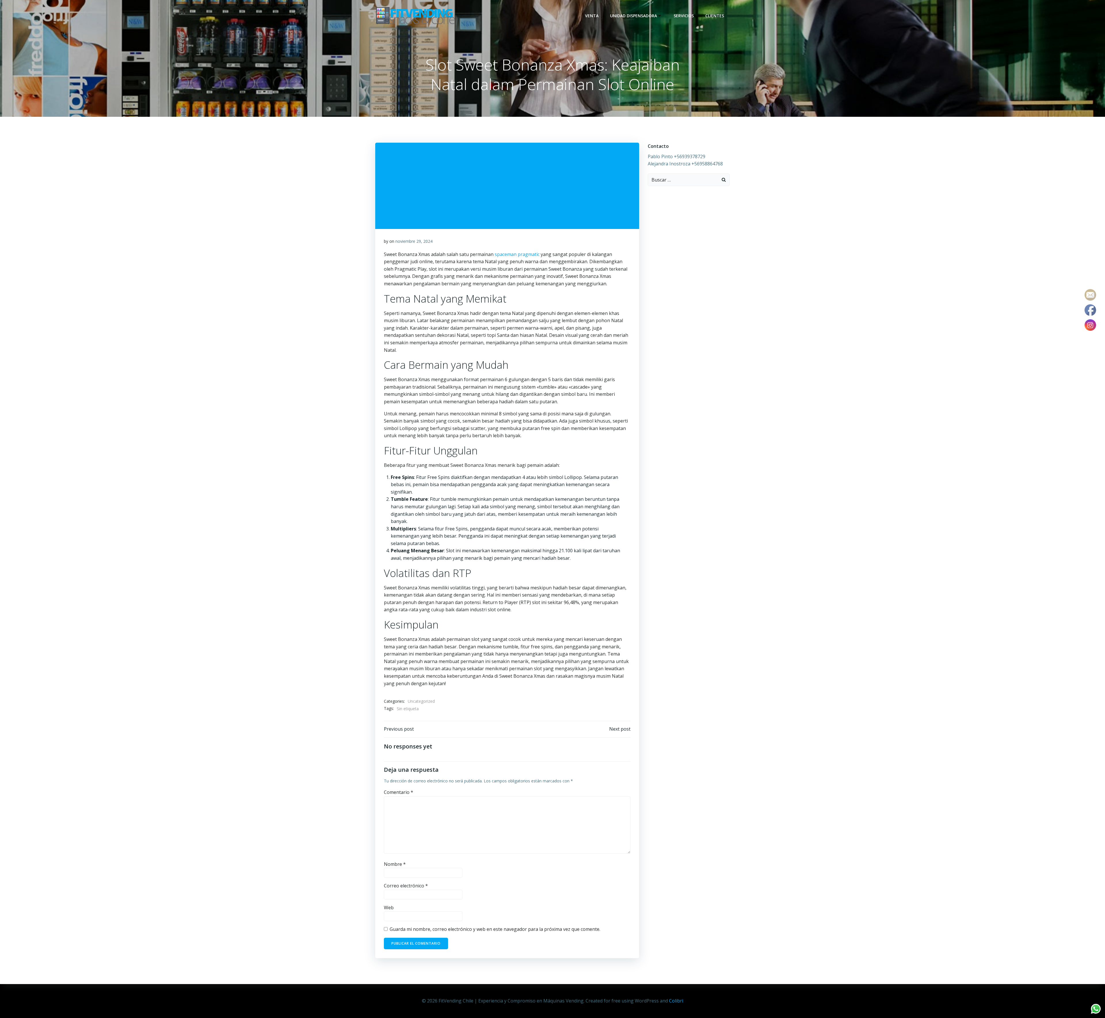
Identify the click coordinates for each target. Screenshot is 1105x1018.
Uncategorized (421, 701)
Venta (592, 15)
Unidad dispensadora (633, 15)
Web (389, 907)
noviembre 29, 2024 (414, 241)
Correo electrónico (406, 886)
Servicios (684, 15)
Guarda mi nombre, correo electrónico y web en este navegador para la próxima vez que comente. (495, 929)
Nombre (395, 864)
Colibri (676, 1001)
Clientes (714, 15)
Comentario (398, 792)
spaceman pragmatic (517, 254)
